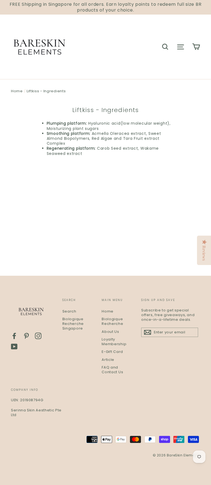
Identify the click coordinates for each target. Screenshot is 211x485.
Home (17, 91)
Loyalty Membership (114, 342)
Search (69, 311)
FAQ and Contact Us (112, 370)
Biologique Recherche (112, 321)
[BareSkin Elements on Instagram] (38, 336)
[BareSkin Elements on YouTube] (14, 346)
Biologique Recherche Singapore (73, 323)
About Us (110, 331)
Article (108, 359)
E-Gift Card (112, 351)
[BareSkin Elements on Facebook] (14, 336)
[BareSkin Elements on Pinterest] (26, 336)
